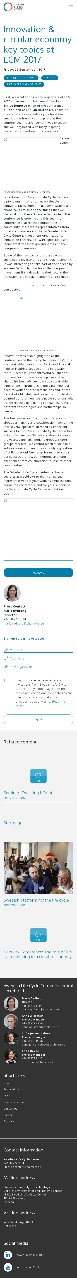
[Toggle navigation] (70, 6)
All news (38, 572)
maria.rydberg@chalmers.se (24, 623)
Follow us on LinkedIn (30, 1254)
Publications (12, 1089)
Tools (7, 1095)
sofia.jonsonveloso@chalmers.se (43, 1044)
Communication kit (16, 1102)
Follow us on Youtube (30, 1267)
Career (8, 1114)
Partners (9, 1121)
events (50, 77)
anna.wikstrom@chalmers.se (40, 1026)
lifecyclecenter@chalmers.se (22, 1166)
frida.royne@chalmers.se (38, 1062)
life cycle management (24, 84)
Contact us (10, 1108)
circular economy (21, 77)
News (7, 1083)
